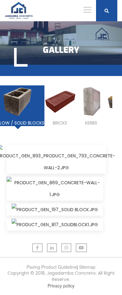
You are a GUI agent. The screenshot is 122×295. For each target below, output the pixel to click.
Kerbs (91, 123)
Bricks (60, 123)
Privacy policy (61, 285)
